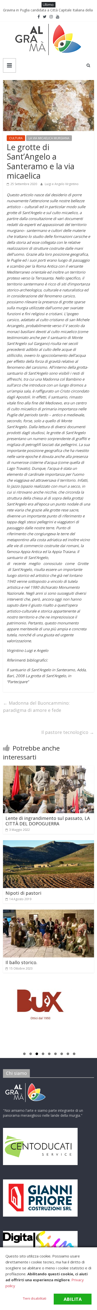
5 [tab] (49, 1054)
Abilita (73, 1299)
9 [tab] (74, 1054)
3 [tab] (36, 1054)
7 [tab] (61, 1054)
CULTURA (16, 138)
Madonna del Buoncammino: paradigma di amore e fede (36, 706)
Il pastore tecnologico (67, 732)
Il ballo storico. (21, 962)
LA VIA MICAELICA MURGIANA (49, 138)
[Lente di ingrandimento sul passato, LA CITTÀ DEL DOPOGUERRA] (48, 768)
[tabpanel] (48, 1007)
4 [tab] (43, 1054)
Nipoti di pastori (23, 893)
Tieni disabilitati (34, 1298)
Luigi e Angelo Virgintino (62, 184)
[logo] (25, 1084)
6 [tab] (55, 1054)
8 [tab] (67, 1054)
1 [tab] (24, 1054)
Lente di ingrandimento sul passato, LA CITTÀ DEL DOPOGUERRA (47, 821)
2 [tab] (30, 1054)
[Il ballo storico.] (48, 912)
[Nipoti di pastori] (48, 843)
